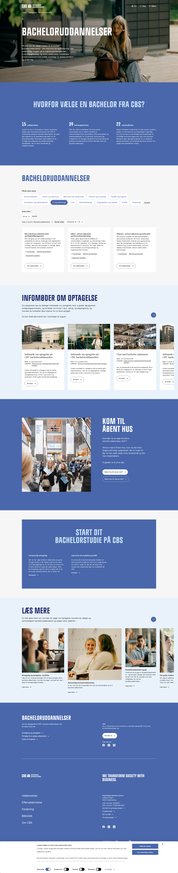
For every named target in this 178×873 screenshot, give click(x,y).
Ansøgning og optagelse (31, 733)
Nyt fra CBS (106, 814)
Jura (72, 202)
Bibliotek (27, 816)
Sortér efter (59, 222)
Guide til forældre (28, 739)
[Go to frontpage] (33, 6)
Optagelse (32, 575)
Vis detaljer (108, 869)
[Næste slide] (153, 315)
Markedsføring (85, 202)
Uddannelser (33, 12)
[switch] (66, 869)
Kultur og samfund (50, 197)
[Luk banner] (162, 844)
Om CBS (27, 822)
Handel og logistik (118, 197)
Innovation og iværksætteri (36, 202)
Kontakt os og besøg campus (112, 808)
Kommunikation (30, 197)
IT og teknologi (59, 202)
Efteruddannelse (32, 802)
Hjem (25, 12)
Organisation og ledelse (107, 202)
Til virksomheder (108, 817)
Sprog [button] (25, 216)
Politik (124, 202)
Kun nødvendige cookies (145, 852)
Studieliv (74, 573)
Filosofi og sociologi (97, 197)
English (134, 6)
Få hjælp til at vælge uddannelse (34, 736)
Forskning (28, 809)
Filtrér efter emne (29, 191)
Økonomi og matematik (74, 197)
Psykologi (136, 202)
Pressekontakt (107, 811)
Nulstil (147, 203)
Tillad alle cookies (145, 846)
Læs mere (25, 687)
